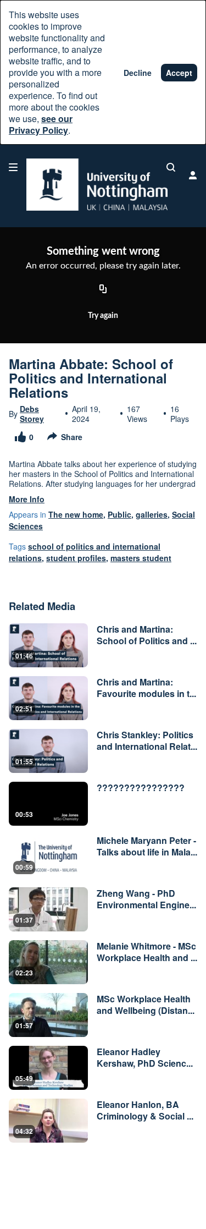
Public (119, 514)
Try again (103, 316)
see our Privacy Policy (41, 124)
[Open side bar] (13, 167)
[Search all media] (171, 167)
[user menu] (193, 175)
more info (26, 499)
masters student (140, 557)
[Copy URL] (103, 289)
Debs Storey (32, 414)
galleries (152, 514)
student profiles (76, 557)
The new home (75, 514)
